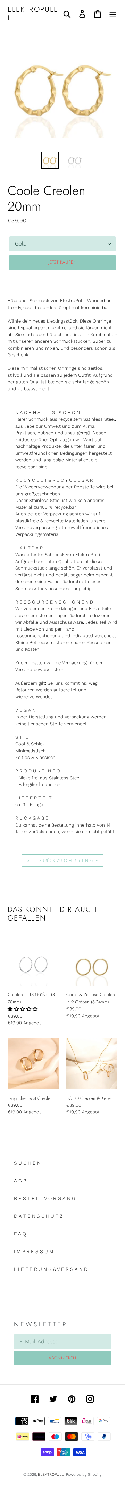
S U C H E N (27, 1163)
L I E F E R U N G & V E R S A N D (51, 1269)
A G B (20, 1180)
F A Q (20, 1234)
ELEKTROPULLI (33, 14)
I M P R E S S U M (33, 1251)
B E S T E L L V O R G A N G (44, 1198)
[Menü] (112, 14)
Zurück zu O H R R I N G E (68, 860)
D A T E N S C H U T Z (38, 1216)
